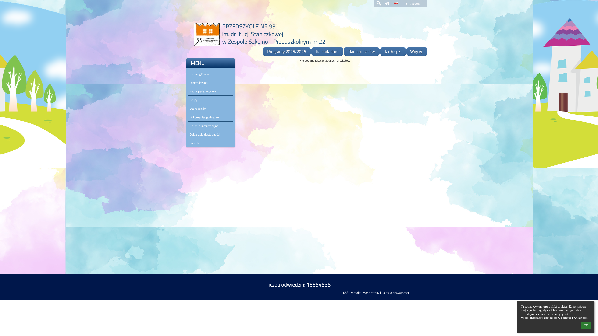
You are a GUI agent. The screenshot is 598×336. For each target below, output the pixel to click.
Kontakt (355, 292)
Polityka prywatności (395, 292)
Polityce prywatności (574, 317)
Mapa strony (371, 292)
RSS (345, 292)
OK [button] (586, 325)
